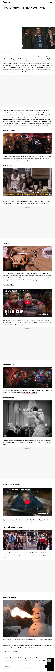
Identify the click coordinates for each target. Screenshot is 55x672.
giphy (18, 651)
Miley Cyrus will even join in (29, 392)
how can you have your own (14, 72)
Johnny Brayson (7, 50)
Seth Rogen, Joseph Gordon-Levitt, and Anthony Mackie (22, 63)
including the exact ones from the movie (22, 161)
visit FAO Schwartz (18, 324)
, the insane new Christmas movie (38, 61)
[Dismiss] (53, 659)
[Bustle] (6, 2)
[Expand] (48, 659)
